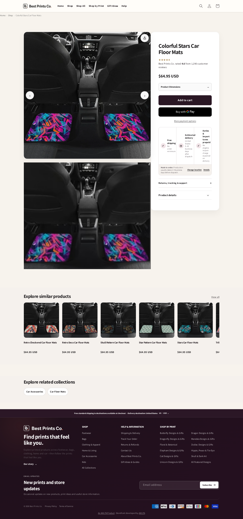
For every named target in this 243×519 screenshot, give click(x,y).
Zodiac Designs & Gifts (202, 444)
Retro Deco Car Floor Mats (75, 342)
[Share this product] (145, 38)
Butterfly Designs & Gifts (171, 433)
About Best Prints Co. (131, 456)
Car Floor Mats (58, 391)
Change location (194, 169)
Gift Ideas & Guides (130, 462)
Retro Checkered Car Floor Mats (40, 342)
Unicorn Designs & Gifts (171, 462)
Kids (84, 462)
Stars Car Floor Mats (187, 342)
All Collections (89, 467)
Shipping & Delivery (130, 433)
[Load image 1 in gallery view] (87, 216)
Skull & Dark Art (199, 456)
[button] (70, 6)
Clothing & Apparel (91, 444)
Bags (84, 438)
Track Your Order (129, 438)
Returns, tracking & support (173, 182)
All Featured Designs (201, 462)
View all (215, 297)
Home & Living (89, 450)
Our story (30, 464)
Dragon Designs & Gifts (202, 433)
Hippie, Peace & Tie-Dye (203, 450)
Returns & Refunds (130, 444)
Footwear (86, 433)
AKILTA (142, 513)
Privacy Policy (51, 506)
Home (3, 15)
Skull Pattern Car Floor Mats (115, 342)
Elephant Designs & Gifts (172, 450)
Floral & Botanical (168, 444)
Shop (10, 15)
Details (207, 169)
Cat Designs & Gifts (169, 456)
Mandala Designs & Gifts (203, 438)
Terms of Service (66, 506)
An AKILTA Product (106, 513)
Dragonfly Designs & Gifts (172, 438)
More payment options (185, 121)
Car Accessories (34, 391)
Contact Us (126, 450)
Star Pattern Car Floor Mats (153, 342)
